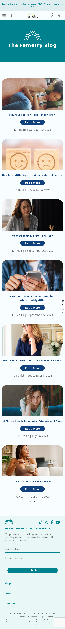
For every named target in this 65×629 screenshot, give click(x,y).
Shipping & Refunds (46, 613)
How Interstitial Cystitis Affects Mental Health (32, 175)
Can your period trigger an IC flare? (32, 114)
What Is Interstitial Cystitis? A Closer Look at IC (32, 360)
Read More (32, 122)
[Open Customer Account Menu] (52, 15)
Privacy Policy (16, 613)
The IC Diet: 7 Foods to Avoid (32, 481)
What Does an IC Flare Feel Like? (32, 235)
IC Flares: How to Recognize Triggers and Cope (32, 421)
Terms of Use (30, 613)
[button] (4, 15)
